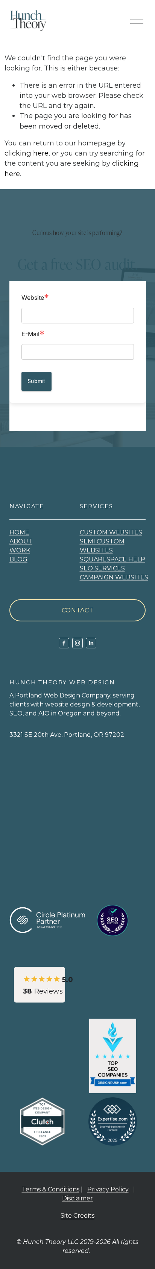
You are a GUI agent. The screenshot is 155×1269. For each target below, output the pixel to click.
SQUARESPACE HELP (112, 559)
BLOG (18, 559)
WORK (19, 550)
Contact (77, 610)
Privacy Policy (108, 1189)
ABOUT (20, 541)
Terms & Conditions (50, 1189)
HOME (19, 532)
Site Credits (77, 1215)
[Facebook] (64, 643)
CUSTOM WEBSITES (111, 532)
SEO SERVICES (102, 568)
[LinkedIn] (91, 643)
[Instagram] (77, 643)
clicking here (27, 153)
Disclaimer (77, 1198)
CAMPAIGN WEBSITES (114, 577)
